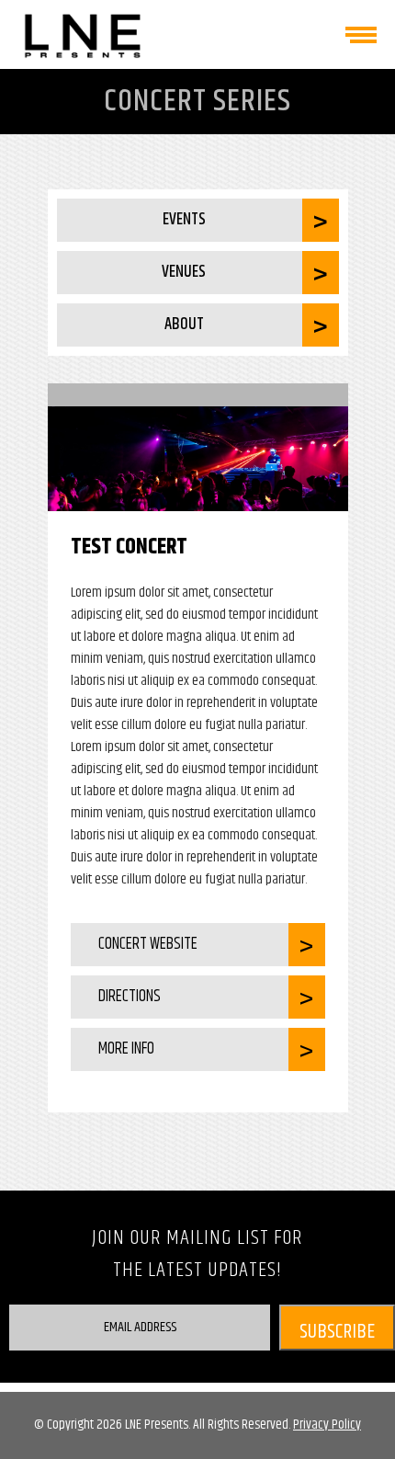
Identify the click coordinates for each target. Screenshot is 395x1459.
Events (184, 220)
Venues (184, 272)
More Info (126, 1049)
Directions (129, 996)
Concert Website (148, 944)
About (184, 324)
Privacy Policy (327, 1424)
